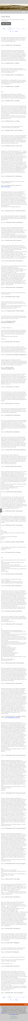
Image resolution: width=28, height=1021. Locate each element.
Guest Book (13, 1014)
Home (25, 1004)
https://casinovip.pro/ (5, 186)
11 (13, 31)
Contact (4, 1009)
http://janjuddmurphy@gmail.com (12, 717)
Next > (16, 31)
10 (10, 31)
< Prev (3, 28)
